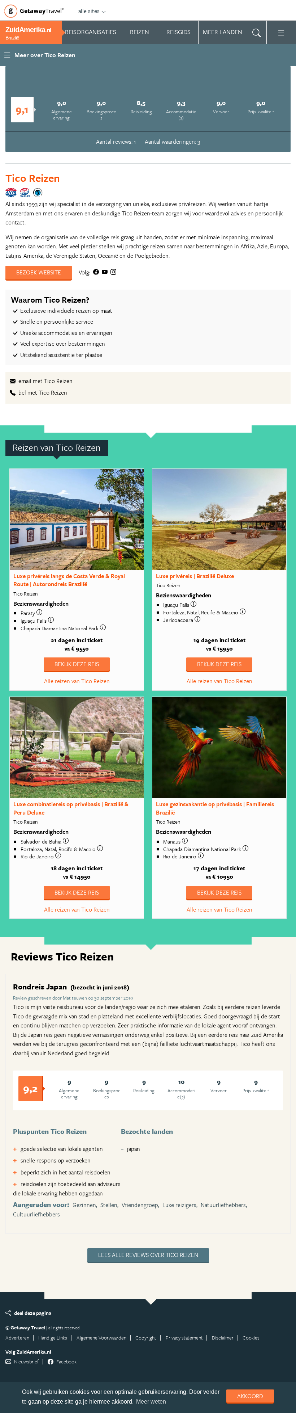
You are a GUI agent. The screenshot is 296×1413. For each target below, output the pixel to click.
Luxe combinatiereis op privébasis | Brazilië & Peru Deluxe (71, 808)
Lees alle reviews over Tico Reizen (148, 1254)
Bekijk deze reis (77, 664)
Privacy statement (184, 1337)
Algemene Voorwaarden (101, 1337)
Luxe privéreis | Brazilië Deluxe (195, 576)
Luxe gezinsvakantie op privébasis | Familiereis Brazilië (215, 808)
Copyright (145, 1337)
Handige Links (52, 1337)
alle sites (89, 11)
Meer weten (151, 1402)
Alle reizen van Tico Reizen (77, 681)
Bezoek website (38, 272)
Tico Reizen (32, 177)
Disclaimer (223, 1337)
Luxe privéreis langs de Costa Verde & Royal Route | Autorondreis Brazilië (69, 580)
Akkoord (250, 1396)
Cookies (251, 1337)
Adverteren (17, 1337)
